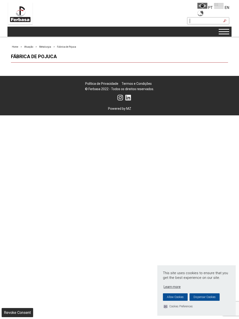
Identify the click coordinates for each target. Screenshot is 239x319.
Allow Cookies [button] (175, 297)
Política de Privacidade (101, 83)
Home (15, 47)
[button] (178, 306)
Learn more (172, 287)
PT (210, 7)
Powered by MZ (119, 108)
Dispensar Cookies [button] (204, 297)
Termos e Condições (137, 83)
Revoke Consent (17, 312)
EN (227, 7)
